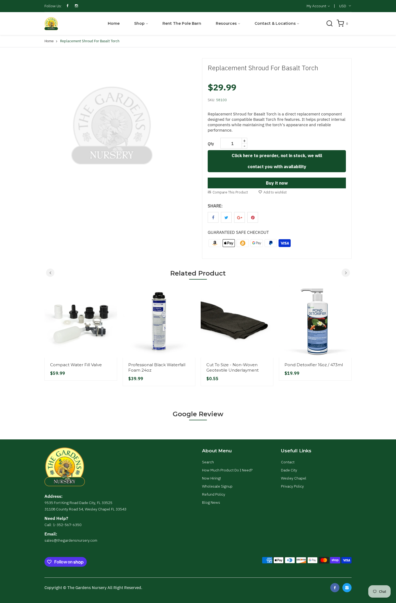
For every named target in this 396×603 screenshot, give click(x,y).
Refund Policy (213, 494)
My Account (317, 5)
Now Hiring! (211, 478)
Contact (287, 462)
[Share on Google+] (239, 217)
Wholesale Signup (217, 486)
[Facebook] (334, 587)
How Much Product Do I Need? (227, 470)
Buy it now (277, 183)
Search (208, 462)
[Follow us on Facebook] (213, 217)
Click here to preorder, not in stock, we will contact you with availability (277, 161)
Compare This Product (230, 192)
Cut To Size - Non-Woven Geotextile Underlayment (232, 367)
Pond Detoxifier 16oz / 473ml (313, 364)
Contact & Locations (275, 23)
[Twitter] (347, 587)
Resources (226, 23)
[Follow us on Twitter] (226, 217)
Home (114, 23)
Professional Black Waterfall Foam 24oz (156, 367)
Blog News (211, 502)
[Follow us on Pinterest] (252, 217)
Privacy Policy (292, 486)
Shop (139, 23)
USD (342, 5)
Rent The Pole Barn (181, 23)
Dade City (289, 470)
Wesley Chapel (293, 478)
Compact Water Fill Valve (76, 364)
